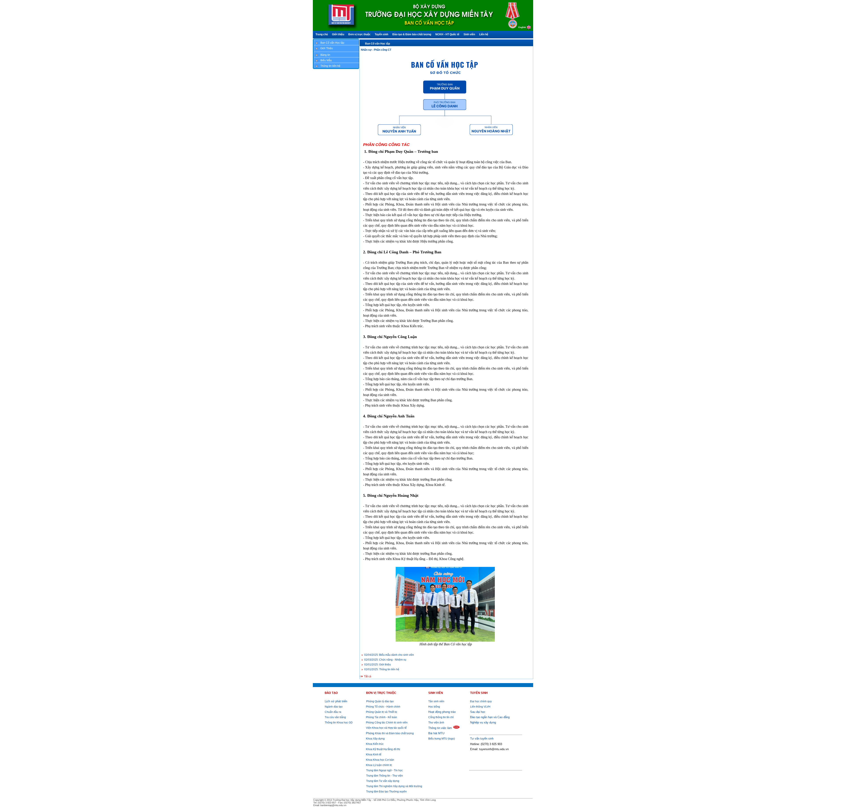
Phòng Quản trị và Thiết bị (381, 712)
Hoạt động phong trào (442, 712)
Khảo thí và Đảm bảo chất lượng (390, 733)
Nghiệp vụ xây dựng (483, 722)
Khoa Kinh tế (373, 754)
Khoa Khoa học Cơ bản (379, 759)
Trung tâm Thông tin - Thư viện (384, 775)
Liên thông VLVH (480, 706)
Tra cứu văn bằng (335, 717)
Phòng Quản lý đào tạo (380, 701)
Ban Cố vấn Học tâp (377, 43)
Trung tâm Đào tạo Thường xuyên (386, 791)
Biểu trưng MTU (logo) (441, 738)
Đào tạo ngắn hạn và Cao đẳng (490, 717)
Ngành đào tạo (334, 706)
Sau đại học (477, 712)
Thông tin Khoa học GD (339, 722)
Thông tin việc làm (440, 728)
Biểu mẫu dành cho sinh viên (389, 654)
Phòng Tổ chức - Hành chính (382, 706)
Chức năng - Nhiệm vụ (385, 659)
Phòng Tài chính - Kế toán (381, 717)
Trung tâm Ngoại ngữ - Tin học (384, 770)
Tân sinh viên (436, 701)
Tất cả (367, 676)
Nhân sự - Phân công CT (376, 49)
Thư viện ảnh (436, 722)
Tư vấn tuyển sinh (482, 738)
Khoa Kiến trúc (374, 743)
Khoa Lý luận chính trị (378, 765)
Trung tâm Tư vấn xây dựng (382, 781)
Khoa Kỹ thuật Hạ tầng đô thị (382, 749)
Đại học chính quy (481, 701)
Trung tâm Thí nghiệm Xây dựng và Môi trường (394, 786)
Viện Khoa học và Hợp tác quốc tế (386, 727)
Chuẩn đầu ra (333, 712)
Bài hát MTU (436, 733)
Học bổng (434, 706)
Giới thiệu (377, 664)
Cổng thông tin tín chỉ (441, 717)
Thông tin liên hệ (381, 669)
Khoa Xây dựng (375, 738)
